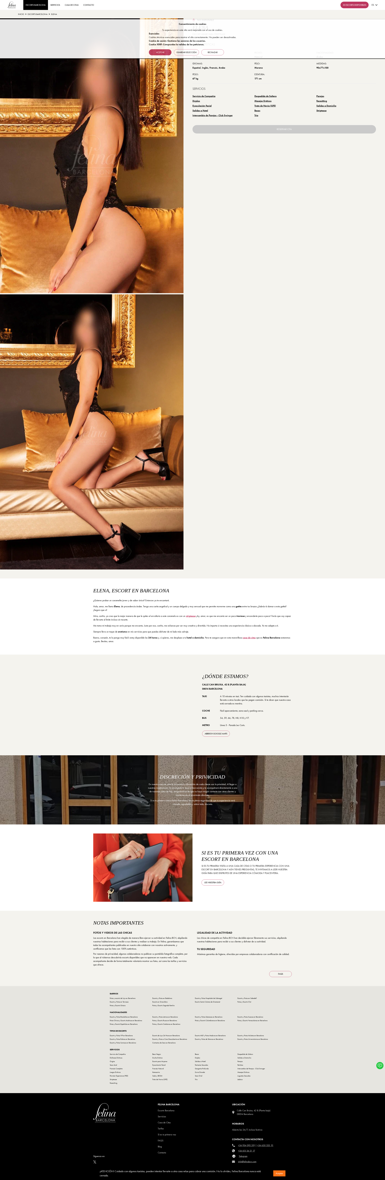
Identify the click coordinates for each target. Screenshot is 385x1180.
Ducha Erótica (157, 1058)
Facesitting (321, 101)
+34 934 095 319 (246, 1145)
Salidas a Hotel (200, 110)
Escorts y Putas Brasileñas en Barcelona (124, 1017)
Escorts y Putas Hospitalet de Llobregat (208, 998)
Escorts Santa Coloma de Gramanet (207, 1002)
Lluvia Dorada (200, 1072)
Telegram (243, 1156)
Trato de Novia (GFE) (265, 105)
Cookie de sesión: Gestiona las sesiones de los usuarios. (177, 40)
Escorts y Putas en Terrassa (119, 1002)
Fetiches (240, 1065)
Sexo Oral (198, 1076)
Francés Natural (158, 1068)
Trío (256, 115)
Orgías (112, 1061)
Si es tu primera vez (167, 1134)
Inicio (21, 14)
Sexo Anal (113, 1065)
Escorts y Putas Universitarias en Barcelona (252, 1039)
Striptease (321, 110)
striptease (191, 616)
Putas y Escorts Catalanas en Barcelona (166, 1024)
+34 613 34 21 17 (246, 1150)
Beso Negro (156, 1054)
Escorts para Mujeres (159, 1061)
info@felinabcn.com (247, 1161)
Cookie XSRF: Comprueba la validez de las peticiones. (176, 44)
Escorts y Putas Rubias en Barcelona (122, 1039)
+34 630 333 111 (265, 1145)
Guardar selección (186, 52)
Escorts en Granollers (160, 1002)
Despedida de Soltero (265, 96)
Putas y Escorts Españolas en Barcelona (123, 1024)
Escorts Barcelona (38, 14)
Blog (160, 1146)
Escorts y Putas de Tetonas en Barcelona (209, 1039)
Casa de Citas (72, 5)
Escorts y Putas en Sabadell (247, 998)
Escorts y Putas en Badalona (162, 998)
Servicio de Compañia (203, 96)
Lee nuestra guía (212, 882)
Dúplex (196, 101)
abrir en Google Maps (216, 733)
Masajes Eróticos (262, 101)
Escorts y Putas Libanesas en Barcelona (208, 1017)
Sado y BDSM (157, 1076)
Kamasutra (156, 1072)
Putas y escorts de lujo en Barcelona (122, 998)
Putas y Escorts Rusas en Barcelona (164, 1020)
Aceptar (279, 1173)
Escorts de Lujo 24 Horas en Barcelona (166, 1035)
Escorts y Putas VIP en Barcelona (121, 1035)
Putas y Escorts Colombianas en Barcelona (210, 1020)
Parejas (320, 96)
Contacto (162, 1152)
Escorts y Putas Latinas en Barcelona (165, 1017)
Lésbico (240, 1079)
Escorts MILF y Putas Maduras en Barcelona (210, 1035)
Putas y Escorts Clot (244, 1002)
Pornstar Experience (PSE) (119, 1076)
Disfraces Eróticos (116, 1058)
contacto (88, 5)
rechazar (212, 52)
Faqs (160, 1140)
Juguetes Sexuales (243, 1076)
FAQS (280, 974)
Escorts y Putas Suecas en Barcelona (250, 1017)
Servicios (55, 5)
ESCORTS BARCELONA (36, 5)
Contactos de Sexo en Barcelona (164, 1043)
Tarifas (161, 1128)
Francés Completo (116, 1068)
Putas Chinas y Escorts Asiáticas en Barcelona (126, 1020)
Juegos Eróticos (115, 1072)
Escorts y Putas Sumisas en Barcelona (123, 1043)
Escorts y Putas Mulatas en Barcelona (250, 1035)
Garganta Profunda (202, 1068)
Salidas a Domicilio (326, 105)
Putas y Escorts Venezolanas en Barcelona (252, 1020)
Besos (257, 110)
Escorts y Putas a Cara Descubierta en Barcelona (169, 1039)
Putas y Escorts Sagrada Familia (163, 1005)
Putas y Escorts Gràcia (117, 1005)
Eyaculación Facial (202, 105)
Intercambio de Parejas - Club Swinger (212, 115)
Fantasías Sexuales (201, 1065)
